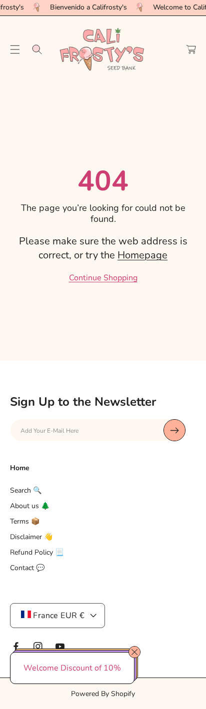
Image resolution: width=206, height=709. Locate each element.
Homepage (143, 255)
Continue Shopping (103, 277)
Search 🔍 (26, 490)
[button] (15, 49)
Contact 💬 (27, 568)
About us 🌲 (30, 506)
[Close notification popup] (134, 652)
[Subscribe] (175, 430)
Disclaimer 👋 (31, 537)
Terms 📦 (25, 521)
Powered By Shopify (103, 694)
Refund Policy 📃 (37, 552)
